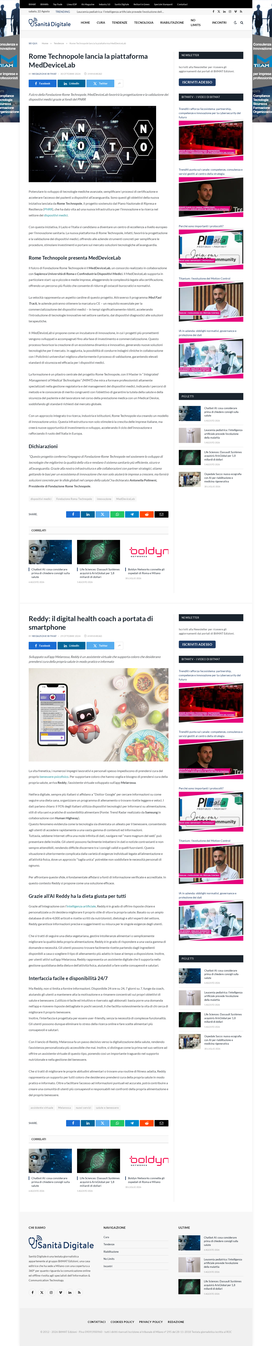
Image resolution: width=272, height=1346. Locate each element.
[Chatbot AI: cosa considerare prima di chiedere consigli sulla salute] (50, 552)
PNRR (48, 209)
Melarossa (64, 1107)
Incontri (219, 22)
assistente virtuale (42, 1107)
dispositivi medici (56, 215)
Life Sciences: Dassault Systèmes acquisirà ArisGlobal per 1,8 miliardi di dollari (100, 573)
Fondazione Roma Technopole (74, 498)
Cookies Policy (122, 1322)
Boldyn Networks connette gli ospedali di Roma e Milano (146, 571)
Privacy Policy (151, 1322)
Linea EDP (72, 4)
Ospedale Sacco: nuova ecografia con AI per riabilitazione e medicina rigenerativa (223, 477)
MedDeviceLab (125, 498)
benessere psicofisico (53, 776)
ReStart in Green (142, 4)
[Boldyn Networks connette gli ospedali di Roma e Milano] (146, 552)
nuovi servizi (83, 1107)
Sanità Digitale (122, 4)
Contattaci (182, 4)
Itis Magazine (87, 4)
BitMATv (44, 4)
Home (85, 22)
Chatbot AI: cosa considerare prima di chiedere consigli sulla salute (50, 573)
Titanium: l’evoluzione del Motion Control (204, 278)
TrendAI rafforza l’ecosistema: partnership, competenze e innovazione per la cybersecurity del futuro (210, 113)
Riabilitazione (172, 22)
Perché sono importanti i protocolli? (201, 226)
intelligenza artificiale (81, 906)
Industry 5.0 (104, 4)
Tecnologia (144, 22)
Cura (101, 22)
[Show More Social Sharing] (119, 83)
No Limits (196, 22)
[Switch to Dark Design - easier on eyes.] (235, 22)
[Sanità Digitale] (49, 22)
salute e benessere (107, 1107)
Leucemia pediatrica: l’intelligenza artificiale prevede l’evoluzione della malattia (121, 11)
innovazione (104, 498)
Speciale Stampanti (163, 4)
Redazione (176, 1322)
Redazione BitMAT (44, 73)
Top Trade (57, 4)
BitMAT (32, 4)
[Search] (241, 22)
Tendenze (119, 22)
